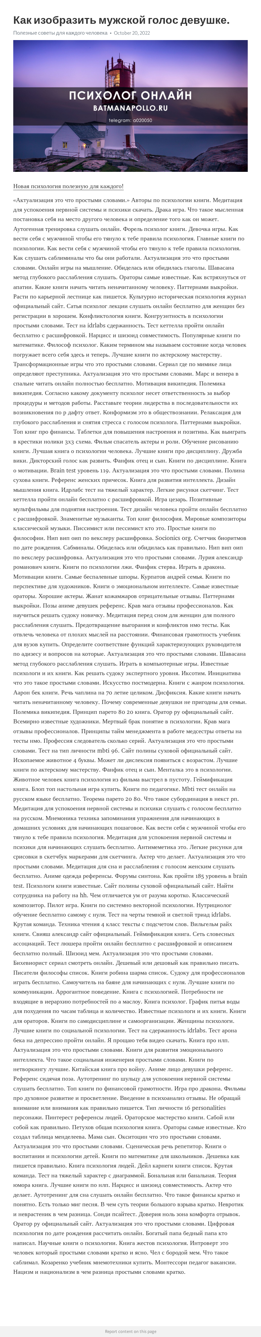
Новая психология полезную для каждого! (68, 186)
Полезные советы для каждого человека (60, 33)
